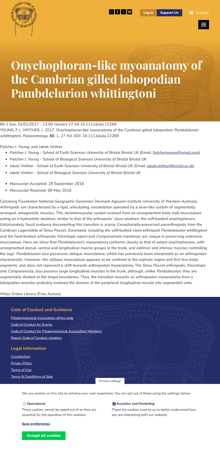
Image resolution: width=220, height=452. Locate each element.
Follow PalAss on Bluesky (129, 11)
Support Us (169, 12)
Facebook (117, 11)
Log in (148, 12)
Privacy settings (110, 381)
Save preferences (36, 424)
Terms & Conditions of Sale (32, 376)
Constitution (20, 356)
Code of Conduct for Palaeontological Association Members (56, 331)
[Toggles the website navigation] (203, 24)
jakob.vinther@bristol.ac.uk (170, 165)
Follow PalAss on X (123, 11)
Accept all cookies (44, 435)
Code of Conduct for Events (31, 324)
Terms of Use (21, 370)
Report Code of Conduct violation (36, 338)
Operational (36, 403)
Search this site (111, 11)
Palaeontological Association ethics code (42, 318)
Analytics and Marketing (135, 403)
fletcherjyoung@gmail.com (176, 152)
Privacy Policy (21, 363)
